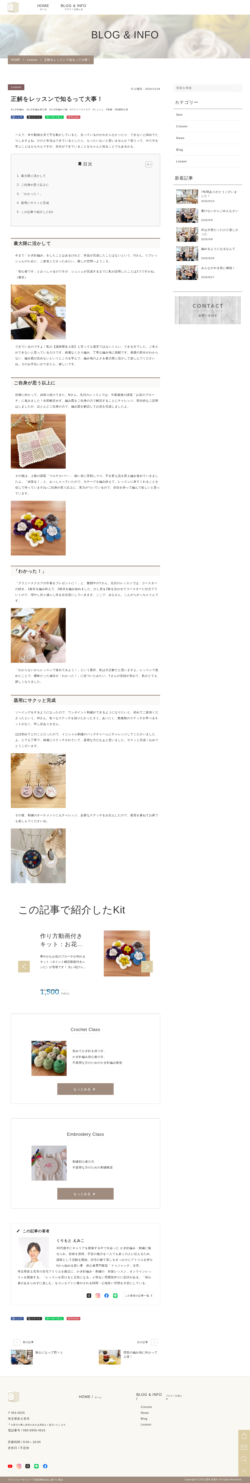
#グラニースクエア (80, 109)
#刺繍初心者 (121, 109)
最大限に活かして (33, 175)
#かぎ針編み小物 (58, 109)
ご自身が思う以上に (35, 184)
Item (179, 114)
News (180, 138)
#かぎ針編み (17, 109)
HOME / (90, 1397)
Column (182, 126)
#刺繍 (109, 109)
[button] (41, 994)
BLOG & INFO (73, 7)
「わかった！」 (32, 193)
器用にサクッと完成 (35, 202)
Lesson (16, 87)
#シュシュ (98, 109)
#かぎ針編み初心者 (37, 109)
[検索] (238, 88)
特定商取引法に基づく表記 (48, 1479)
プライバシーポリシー (20, 1479)
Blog (179, 149)
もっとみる (82, 1089)
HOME (43, 7)
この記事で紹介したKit (37, 211)
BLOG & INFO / (159, 1396)
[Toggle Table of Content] (147, 164)
